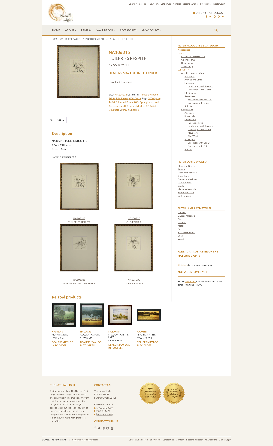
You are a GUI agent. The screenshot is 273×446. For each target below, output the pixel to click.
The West (193, 136)
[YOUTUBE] (223, 17)
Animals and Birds (193, 79)
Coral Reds (183, 176)
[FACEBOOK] (206, 17)
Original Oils (187, 109)
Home (56, 30)
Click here (183, 265)
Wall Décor (105, 30)
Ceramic (182, 212)
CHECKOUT (217, 12)
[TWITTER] (210, 17)
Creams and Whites (187, 179)
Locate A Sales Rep (137, 4)
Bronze (181, 169)
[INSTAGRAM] (214, 17)
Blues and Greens (186, 166)
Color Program (188, 59)
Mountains (193, 132)
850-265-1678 (103, 411)
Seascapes (190, 96)
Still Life (188, 106)
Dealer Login (219, 4)
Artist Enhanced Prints (87, 39)
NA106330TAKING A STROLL (134, 281)
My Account (205, 4)
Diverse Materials (186, 215)
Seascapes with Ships (198, 103)
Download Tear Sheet (120, 81)
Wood (181, 239)
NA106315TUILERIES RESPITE (79, 220)
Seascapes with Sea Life (200, 99)
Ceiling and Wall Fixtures (193, 56)
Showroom (154, 4)
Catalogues (166, 4)
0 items (201, 12)
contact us (190, 281)
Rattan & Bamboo (186, 232)
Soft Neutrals (184, 195)
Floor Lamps (187, 63)
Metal (181, 225)
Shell (180, 235)
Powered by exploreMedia (85, 439)
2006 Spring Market (134, 105)
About (69, 30)
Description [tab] (57, 119)
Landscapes (190, 83)
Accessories (128, 30)
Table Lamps (187, 66)
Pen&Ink (125, 109)
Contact (177, 4)
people (135, 109)
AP (147, 105)
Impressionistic (195, 122)
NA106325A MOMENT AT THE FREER (79, 281)
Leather (182, 222)
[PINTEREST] (219, 17)
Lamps (85, 30)
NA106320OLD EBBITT (133, 220)
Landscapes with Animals (200, 86)
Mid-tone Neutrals (187, 189)
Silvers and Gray (186, 192)
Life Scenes (108, 39)
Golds (181, 186)
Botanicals (190, 116)
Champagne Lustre (187, 172)
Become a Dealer (190, 4)
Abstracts (189, 76)
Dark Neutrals (184, 182)
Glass (180, 219)
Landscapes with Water (199, 89)
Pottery (182, 229)
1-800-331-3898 (104, 407)
